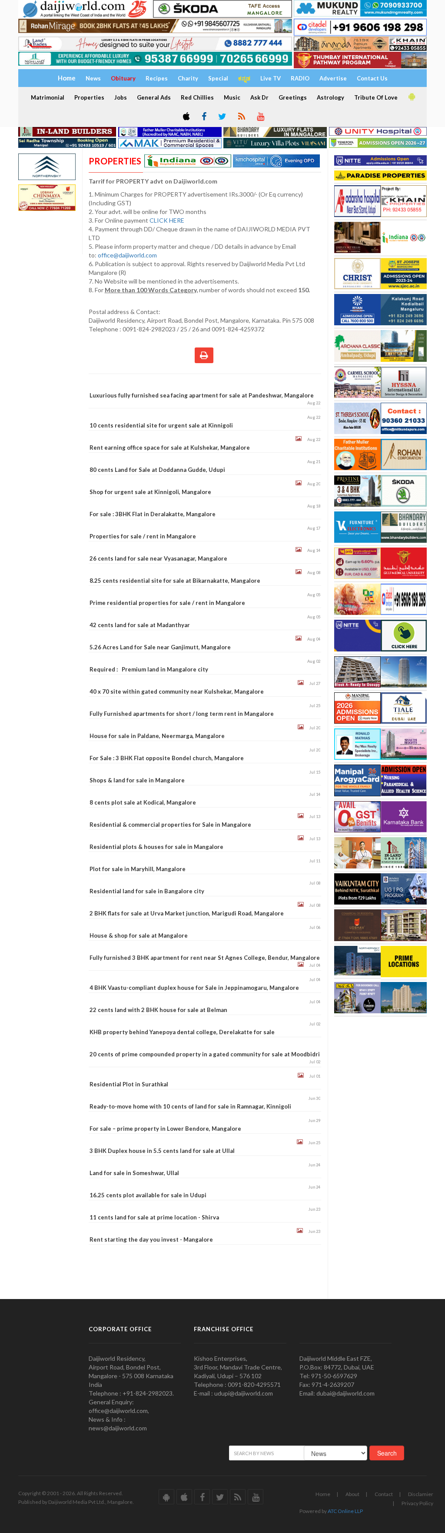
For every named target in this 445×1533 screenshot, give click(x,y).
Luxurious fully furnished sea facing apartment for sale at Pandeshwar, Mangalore (202, 395)
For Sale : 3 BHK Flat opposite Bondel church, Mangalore (167, 758)
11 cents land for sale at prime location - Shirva (154, 1217)
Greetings (293, 97)
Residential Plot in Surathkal (129, 1084)
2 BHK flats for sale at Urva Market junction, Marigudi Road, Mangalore (187, 913)
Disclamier (420, 1494)
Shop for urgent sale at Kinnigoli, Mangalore (150, 491)
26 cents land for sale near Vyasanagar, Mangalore (158, 558)
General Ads (154, 97)
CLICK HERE (167, 220)
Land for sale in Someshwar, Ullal (134, 1172)
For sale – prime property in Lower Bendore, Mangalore (165, 1128)
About (352, 1494)
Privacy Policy (417, 1503)
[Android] (411, 97)
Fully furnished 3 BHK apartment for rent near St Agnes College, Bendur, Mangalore (205, 957)
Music (232, 97)
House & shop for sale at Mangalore (139, 935)
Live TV (270, 78)
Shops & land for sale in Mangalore (137, 780)
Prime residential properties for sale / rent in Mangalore (167, 602)
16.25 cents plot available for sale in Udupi (148, 1195)
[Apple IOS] (185, 117)
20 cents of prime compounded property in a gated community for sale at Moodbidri (205, 1054)
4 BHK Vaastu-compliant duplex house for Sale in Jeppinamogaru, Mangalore (194, 987)
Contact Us (372, 78)
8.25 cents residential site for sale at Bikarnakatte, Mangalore (175, 580)
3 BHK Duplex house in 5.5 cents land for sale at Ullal (162, 1150)
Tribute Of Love (376, 97)
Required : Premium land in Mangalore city (149, 669)
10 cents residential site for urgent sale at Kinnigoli (161, 425)
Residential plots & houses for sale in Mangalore (156, 846)
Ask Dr (259, 97)
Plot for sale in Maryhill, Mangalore (138, 868)
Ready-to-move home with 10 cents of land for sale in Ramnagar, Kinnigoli (190, 1106)
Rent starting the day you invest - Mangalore (151, 1239)
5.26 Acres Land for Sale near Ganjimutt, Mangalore (160, 647)
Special (218, 78)
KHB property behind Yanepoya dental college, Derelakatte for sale (182, 1032)
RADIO (300, 78)
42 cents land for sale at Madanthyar (140, 624)
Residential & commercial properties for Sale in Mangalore (170, 824)
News (93, 78)
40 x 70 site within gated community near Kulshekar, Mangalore (177, 691)
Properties (89, 97)
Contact (384, 1494)
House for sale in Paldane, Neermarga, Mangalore (157, 735)
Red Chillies (197, 97)
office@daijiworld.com (128, 255)
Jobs (120, 97)
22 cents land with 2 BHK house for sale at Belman (158, 1009)
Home (322, 1494)
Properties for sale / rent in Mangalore (143, 536)
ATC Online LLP (345, 1511)
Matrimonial (47, 97)
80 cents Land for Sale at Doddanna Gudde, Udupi (157, 469)
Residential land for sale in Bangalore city (147, 891)
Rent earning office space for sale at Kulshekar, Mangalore (170, 447)
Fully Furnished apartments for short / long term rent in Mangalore (182, 713)
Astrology (330, 97)
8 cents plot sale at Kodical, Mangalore (143, 802)
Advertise (333, 78)
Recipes (157, 78)
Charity (188, 78)
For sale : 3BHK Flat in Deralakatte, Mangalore (153, 514)
